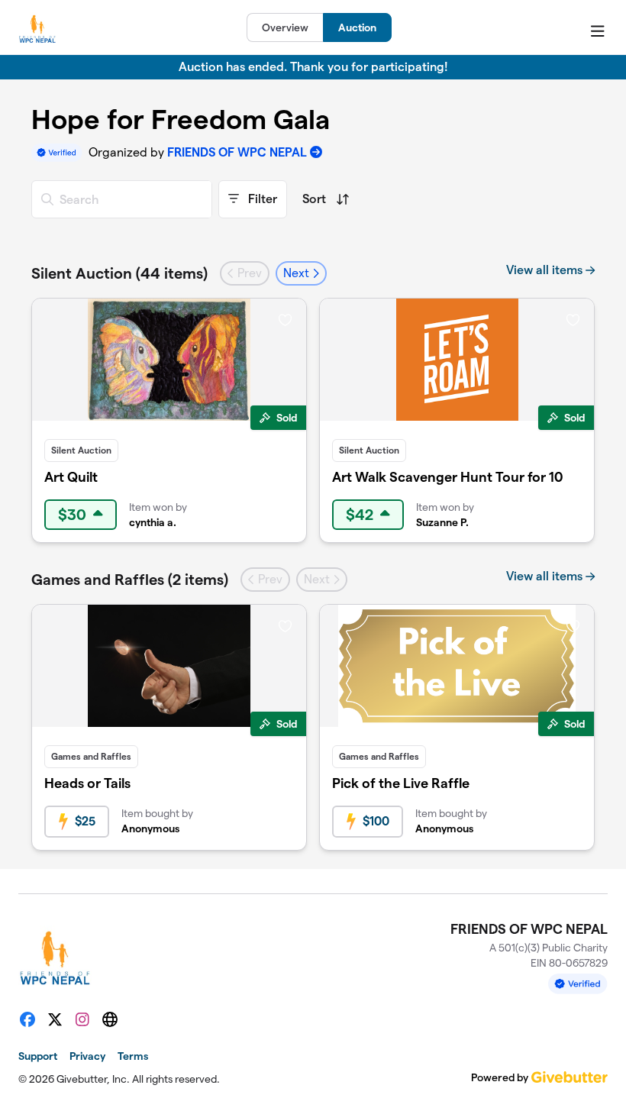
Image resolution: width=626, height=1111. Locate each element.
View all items (546, 269)
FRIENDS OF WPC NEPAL (237, 152)
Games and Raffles (91, 756)
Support (37, 1056)
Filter (261, 198)
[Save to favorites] (285, 319)
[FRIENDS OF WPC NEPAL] (37, 27)
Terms (133, 1056)
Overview (285, 27)
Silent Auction (81, 450)
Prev (248, 272)
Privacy (87, 1056)
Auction (357, 27)
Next (297, 272)
